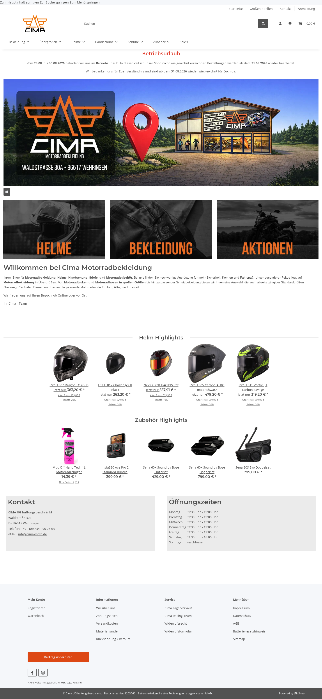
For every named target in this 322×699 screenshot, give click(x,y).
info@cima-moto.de (32, 534)
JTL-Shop (299, 693)
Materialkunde (107, 631)
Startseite (236, 9)
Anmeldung (306, 9)
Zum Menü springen (85, 2)
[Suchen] (263, 23)
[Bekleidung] (162, 229)
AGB (236, 623)
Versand (77, 682)
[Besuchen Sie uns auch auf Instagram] (42, 672)
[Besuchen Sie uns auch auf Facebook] (32, 672)
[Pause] (7, 192)
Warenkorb (36, 616)
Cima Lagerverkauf (178, 608)
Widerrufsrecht (176, 623)
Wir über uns (105, 608)
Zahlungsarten (107, 616)
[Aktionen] (269, 229)
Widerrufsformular (178, 631)
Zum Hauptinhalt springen (20, 2)
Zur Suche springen (55, 2)
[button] (280, 23)
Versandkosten (107, 623)
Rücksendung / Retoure (113, 639)
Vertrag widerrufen (58, 657)
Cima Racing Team (178, 616)
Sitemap (239, 639)
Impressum (241, 608)
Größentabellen (261, 9)
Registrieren (37, 608)
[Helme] (52, 229)
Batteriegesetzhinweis (249, 631)
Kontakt (285, 9)
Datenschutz (242, 616)
